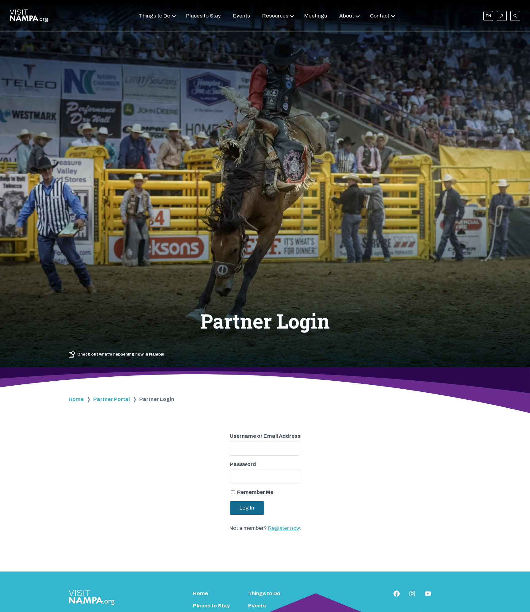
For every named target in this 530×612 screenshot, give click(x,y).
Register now (283, 528)
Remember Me (255, 492)
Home (76, 399)
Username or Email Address (265, 436)
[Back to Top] (514, 590)
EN (488, 16)
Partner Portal (111, 399)
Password (243, 464)
